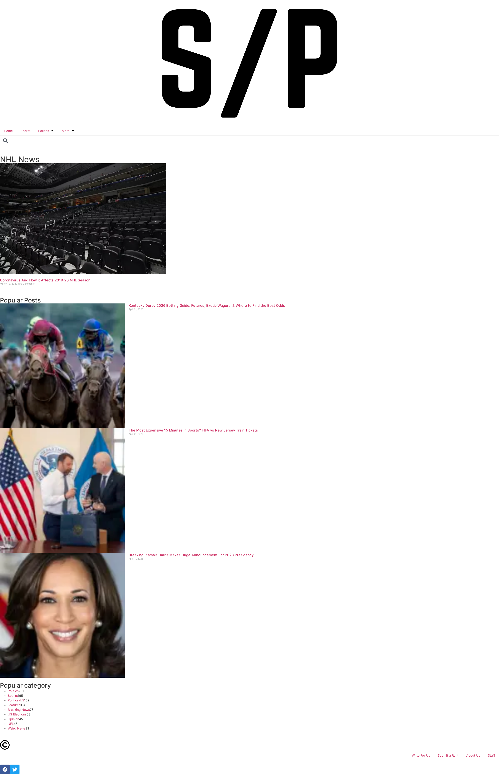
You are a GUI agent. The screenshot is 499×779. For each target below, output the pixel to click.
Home (8, 131)
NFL (11, 724)
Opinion (13, 719)
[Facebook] (5, 769)
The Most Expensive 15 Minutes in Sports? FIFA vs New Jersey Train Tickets (193, 430)
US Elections (17, 714)
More (65, 131)
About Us (473, 755)
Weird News (16, 728)
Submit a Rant (448, 755)
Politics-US (16, 700)
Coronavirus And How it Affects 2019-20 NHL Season (45, 280)
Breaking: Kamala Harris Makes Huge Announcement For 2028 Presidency (191, 555)
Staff (491, 755)
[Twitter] (14, 769)
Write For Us (421, 755)
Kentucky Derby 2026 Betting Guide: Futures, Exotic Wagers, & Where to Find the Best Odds (207, 305)
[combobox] (249, 140)
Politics (43, 131)
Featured (14, 705)
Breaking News (19, 710)
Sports (25, 131)
